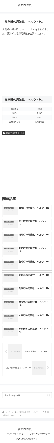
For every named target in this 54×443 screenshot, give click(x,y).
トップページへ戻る (14, 434)
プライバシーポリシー (40, 434)
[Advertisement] (27, 66)
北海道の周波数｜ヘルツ (14, 133)
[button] (48, 395)
